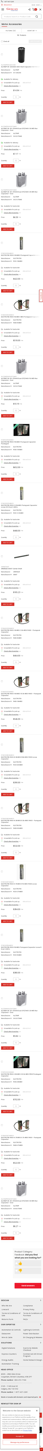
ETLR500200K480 (7, 1072)
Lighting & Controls (31, 1330)
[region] (20, 1428)
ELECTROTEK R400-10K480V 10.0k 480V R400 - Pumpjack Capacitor (21, 694)
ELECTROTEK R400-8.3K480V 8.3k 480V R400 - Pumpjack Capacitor (21, 821)
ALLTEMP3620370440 (9, 1009)
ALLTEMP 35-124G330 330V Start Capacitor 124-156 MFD (21, 67)
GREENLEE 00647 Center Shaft (11, 569)
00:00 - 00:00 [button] (36, 5)
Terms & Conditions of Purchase (32, 1314)
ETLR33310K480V (7, 253)
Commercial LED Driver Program (32, 1355)
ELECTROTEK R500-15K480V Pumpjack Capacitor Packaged (18, 443)
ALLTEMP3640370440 (9, 1199)
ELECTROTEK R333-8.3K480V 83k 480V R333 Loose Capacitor (19, 758)
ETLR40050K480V (7, 315)
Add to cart (7, 102)
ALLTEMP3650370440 (9, 376)
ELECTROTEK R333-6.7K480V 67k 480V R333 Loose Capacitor (19, 885)
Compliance (28, 1306)
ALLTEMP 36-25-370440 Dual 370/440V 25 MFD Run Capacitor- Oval (19, 193)
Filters (10, 31)
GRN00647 (5, 567)
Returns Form (7, 1319)
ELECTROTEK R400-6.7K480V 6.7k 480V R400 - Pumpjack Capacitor (21, 1138)
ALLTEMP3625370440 (9, 190)
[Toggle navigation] (2, 9)
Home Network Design (32, 1360)
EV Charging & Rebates (32, 1337)
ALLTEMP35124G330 (8, 65)
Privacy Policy (28, 1309)
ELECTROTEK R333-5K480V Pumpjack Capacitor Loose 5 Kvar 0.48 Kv (21, 948)
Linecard (5, 1309)
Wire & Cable (7, 1337)
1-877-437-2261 (9, 2)
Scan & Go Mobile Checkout (30, 1349)
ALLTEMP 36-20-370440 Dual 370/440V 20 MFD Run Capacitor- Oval (19, 1011)
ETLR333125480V (7, 503)
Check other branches (11, 86)
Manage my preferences (19, 1442)
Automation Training (10, 1364)
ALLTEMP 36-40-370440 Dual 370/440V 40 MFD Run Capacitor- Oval (19, 1202)
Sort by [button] (31, 31)
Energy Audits (7, 1360)
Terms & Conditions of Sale (11, 1314)
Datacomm (6, 1334)
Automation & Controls (11, 1330)
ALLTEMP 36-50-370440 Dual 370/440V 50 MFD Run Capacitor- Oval (19, 379)
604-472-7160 (20, 1380)
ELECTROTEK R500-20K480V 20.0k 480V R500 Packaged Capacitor (21, 1075)
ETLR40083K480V (7, 819)
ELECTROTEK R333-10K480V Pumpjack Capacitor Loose (21, 255)
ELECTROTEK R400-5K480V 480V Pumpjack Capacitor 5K (21, 317)
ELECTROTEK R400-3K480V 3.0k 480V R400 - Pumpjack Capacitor (20, 631)
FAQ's (25, 1319)
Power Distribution (31, 1334)
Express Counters (9, 1354)
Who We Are (7, 1306)
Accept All (20, 1436)
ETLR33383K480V (7, 755)
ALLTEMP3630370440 (9, 126)
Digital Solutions (8, 1348)
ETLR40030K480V (7, 628)
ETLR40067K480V (7, 1136)
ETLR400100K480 (7, 692)
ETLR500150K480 (7, 440)
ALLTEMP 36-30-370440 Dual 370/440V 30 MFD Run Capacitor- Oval (19, 129)
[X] (36, 1410)
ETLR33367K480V (7, 882)
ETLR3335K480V (7, 945)
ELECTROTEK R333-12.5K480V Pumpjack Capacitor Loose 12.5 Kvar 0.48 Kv (19, 506)
